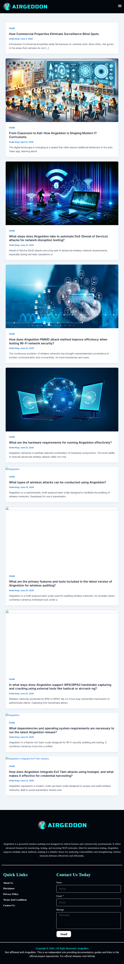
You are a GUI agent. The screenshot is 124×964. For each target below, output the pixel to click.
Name (59, 882)
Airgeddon (83, 948)
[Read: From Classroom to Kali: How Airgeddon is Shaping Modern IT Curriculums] (62, 90)
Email (59, 896)
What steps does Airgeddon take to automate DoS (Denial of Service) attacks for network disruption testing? (58, 238)
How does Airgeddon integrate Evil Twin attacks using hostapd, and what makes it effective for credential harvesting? (61, 773)
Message (60, 909)
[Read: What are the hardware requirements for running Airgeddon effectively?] (62, 399)
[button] (119, 5)
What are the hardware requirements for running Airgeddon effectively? (60, 442)
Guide (12, 28)
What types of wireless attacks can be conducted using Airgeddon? (57, 482)
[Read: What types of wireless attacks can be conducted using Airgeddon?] (13, 469)
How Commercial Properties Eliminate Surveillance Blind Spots (54, 34)
